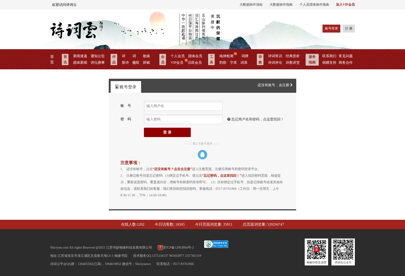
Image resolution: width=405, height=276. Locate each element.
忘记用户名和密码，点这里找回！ (257, 119)
